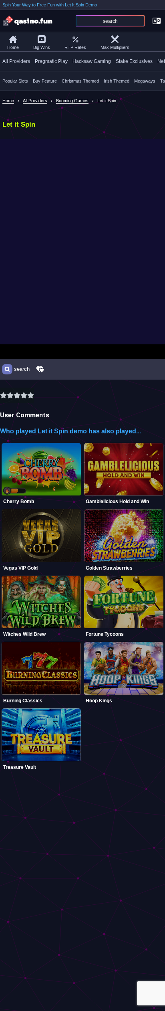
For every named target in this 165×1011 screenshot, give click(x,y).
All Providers (16, 61)
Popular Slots (15, 81)
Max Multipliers (115, 47)
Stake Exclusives (134, 61)
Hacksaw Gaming (91, 61)
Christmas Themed (80, 81)
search (22, 369)
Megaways (144, 81)
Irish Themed (116, 81)
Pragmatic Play (51, 61)
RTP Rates (75, 47)
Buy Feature (45, 81)
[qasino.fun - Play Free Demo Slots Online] (28, 21)
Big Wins (41, 47)
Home (13, 47)
